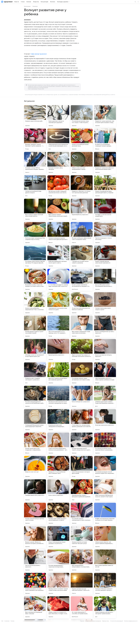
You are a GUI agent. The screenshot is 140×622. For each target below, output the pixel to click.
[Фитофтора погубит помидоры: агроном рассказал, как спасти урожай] (58, 186)
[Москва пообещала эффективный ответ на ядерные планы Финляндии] (82, 233)
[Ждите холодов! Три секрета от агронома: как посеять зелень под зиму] (82, 350)
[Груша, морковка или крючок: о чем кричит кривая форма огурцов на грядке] (105, 607)
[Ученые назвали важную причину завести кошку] (35, 514)
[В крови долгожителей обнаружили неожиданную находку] (58, 420)
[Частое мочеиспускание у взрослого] (35, 560)
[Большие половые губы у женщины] (58, 163)
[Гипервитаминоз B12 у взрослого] (35, 490)
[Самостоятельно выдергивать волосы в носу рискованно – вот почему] (58, 443)
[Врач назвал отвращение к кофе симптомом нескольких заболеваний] (82, 327)
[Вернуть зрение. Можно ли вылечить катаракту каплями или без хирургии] (35, 537)
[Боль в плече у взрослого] (58, 490)
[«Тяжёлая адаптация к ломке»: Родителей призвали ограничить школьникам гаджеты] (105, 397)
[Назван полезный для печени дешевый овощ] (82, 139)
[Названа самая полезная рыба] (35, 116)
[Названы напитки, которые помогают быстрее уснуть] (82, 537)
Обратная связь (105, 620)
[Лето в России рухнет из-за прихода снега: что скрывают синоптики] (58, 327)
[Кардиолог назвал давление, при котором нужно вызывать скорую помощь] (105, 116)
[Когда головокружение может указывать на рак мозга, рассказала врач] (58, 537)
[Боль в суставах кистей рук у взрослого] (105, 350)
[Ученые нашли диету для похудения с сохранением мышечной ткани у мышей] (35, 443)
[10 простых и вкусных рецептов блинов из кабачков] (82, 303)
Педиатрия (35, 6)
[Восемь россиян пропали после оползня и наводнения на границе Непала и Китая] (58, 397)
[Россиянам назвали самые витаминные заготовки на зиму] (82, 373)
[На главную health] (8, 2)
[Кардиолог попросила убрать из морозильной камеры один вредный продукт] (105, 163)
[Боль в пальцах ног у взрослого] (82, 397)
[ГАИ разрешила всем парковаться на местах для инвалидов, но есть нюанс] (58, 139)
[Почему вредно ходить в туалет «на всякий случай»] (35, 327)
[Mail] (2, 2)
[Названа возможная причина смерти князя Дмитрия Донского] (58, 233)
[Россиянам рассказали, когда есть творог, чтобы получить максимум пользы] (82, 116)
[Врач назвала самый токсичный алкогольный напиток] (35, 210)
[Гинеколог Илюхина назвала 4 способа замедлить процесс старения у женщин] (105, 584)
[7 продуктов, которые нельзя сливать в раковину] (82, 256)
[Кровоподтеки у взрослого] (58, 350)
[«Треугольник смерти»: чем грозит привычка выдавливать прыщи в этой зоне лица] (105, 537)
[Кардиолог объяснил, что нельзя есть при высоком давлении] (82, 186)
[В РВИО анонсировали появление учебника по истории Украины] (105, 514)
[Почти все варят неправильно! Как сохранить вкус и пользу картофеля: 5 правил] (35, 233)
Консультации (27, 6)
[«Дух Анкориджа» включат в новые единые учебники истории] (105, 373)
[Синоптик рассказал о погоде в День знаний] (82, 467)
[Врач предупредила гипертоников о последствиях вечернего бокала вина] (82, 560)
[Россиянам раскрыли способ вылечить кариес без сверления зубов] (105, 467)
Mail (2, 620)
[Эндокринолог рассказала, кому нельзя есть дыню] (58, 303)
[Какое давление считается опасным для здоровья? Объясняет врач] (58, 116)
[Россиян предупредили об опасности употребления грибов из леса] (35, 397)
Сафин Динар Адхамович (39, 54)
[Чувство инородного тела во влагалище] (105, 233)
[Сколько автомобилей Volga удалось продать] (35, 186)
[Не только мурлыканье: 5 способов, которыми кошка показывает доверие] (82, 607)
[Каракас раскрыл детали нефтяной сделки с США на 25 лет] (82, 584)
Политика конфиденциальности (130, 620)
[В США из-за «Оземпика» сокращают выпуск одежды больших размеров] (105, 139)
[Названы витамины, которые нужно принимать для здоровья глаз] (35, 584)
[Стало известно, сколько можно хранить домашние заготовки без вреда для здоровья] (82, 420)
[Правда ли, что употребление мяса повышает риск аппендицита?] (58, 467)
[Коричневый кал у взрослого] (82, 210)
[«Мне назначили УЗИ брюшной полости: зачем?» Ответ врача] (105, 490)
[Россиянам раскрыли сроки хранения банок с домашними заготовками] (105, 443)
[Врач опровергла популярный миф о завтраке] (35, 607)
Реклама (12, 620)
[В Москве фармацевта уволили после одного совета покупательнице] (58, 256)
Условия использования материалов (93, 620)
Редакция (82, 620)
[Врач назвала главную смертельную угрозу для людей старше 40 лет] (58, 210)
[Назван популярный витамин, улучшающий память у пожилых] (105, 186)
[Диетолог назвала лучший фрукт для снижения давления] (58, 373)
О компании (6, 620)
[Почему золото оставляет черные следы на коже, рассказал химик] (58, 584)
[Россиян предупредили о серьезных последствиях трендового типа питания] (58, 560)
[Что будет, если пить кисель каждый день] (105, 210)
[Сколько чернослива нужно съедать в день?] (105, 303)
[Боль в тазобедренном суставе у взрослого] (105, 327)
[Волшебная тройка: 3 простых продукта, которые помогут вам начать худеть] (35, 280)
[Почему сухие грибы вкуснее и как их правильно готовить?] (58, 514)
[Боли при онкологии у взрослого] (105, 420)
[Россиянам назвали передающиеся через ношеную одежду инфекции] (82, 514)
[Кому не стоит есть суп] (35, 467)
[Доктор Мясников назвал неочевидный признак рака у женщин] (105, 280)
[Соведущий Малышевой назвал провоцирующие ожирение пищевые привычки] (35, 420)
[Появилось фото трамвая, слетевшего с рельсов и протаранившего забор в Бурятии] (35, 373)
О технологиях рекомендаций (116, 620)
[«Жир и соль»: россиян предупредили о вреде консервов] (82, 163)
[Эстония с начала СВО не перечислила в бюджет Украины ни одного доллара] (35, 163)
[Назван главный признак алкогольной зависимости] (105, 256)
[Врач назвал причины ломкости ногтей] (105, 560)
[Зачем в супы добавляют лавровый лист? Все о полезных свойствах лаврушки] (35, 303)
